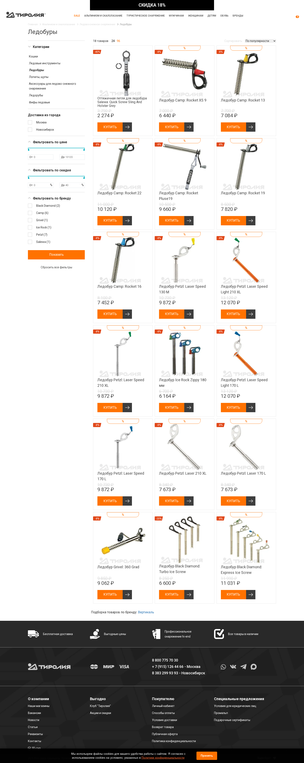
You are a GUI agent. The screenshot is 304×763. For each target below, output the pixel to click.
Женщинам (195, 15)
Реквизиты (35, 734)
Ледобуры (36, 70)
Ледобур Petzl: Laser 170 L (243, 473)
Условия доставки (164, 720)
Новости (33, 720)
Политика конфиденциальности (174, 741)
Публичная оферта (165, 734)
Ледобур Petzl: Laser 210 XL (182, 473)
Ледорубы (36, 95)
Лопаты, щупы (38, 77)
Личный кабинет (163, 706)
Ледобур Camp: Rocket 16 (119, 286)
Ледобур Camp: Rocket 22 (119, 193)
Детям (211, 15)
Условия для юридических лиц (235, 706)
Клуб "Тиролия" (100, 706)
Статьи (33, 727)
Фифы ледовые (39, 102)
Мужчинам (176, 15)
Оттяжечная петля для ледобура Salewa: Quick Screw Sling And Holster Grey (122, 102)
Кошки (33, 56)
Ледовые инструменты (44, 63)
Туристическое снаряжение (146, 15)
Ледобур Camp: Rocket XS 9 (182, 100)
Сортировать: (233, 41)
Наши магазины (38, 706)
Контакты (34, 741)
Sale (77, 15)
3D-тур (36, 748)
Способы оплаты (163, 713)
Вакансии (34, 713)
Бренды (238, 15)
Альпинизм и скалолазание (103, 15)
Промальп (221, 713)
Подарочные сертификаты (232, 720)
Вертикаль (146, 612)
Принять (207, 755)
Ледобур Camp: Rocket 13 (243, 100)
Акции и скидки (100, 713)
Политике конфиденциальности (162, 757)
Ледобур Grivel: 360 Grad (118, 567)
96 (118, 41)
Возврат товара (163, 727)
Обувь (224, 15)
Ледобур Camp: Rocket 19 (243, 193)
